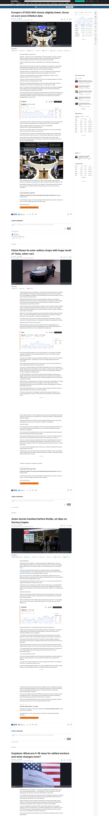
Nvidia (21, 567)
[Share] (61, 19)
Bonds (86, 12)
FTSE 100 (56, 75)
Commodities (81, 12)
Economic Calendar (54, 3)
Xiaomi (29, 300)
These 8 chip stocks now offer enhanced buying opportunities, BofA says (85, 104)
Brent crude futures (24, 575)
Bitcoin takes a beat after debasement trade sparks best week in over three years (85, 92)
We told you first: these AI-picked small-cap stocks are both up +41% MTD (85, 98)
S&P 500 (76, 30)
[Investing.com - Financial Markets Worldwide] (15, 1)
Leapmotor (35, 300)
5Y (31, 107)
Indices (76, 12)
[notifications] (95, 1)
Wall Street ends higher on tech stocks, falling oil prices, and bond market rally (85, 81)
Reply (14, 238)
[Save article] (64, 19)
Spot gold (22, 699)
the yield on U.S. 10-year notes (46, 581)
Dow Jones (77, 28)
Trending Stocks (79, 163)
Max (34, 107)
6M (27, 107)
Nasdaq (76, 32)
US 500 (76, 26)
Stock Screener (61, 3)
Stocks (90, 12)
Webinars (77, 153)
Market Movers (78, 113)
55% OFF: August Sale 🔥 (80, 1)
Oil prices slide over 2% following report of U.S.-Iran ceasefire (84, 86)
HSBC (32, 180)
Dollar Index (77, 35)
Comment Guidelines (14, 231)
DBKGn (49, 95)
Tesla (25, 300)
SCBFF (36, 184)
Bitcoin (31, 700)
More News (83, 108)
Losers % (87, 116)
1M (25, 107)
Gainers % (82, 116)
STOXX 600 (32, 56)
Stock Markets (19, 18)
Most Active (77, 116)
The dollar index (23, 661)
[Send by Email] (32, 214)
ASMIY (43, 137)
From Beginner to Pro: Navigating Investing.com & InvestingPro (84, 157)
